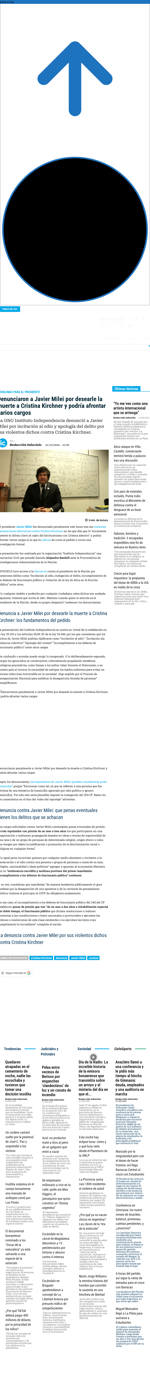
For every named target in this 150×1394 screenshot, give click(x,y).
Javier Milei (78, 958)
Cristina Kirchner (41, 958)
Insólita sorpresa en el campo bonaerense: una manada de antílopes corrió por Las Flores (19, 1193)
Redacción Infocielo (25, 445)
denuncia (40, 571)
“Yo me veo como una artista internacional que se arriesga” (130, 408)
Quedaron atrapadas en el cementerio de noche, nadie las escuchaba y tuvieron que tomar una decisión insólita (18, 1078)
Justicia (93, 958)
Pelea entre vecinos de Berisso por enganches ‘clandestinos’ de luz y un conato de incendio (56, 1081)
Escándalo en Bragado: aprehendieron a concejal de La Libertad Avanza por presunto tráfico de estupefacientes (55, 1294)
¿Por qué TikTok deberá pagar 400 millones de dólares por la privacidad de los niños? (18, 1320)
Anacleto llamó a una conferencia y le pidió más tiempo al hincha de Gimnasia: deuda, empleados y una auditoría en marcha (129, 1078)
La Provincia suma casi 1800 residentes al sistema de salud (92, 1183)
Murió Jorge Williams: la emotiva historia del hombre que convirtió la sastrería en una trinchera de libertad (93, 1285)
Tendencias (12, 1049)
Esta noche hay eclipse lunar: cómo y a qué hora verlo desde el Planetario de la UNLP (93, 1146)
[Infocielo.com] (18, 321)
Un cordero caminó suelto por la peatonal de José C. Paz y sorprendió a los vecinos (19, 1142)
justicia (47, 540)
